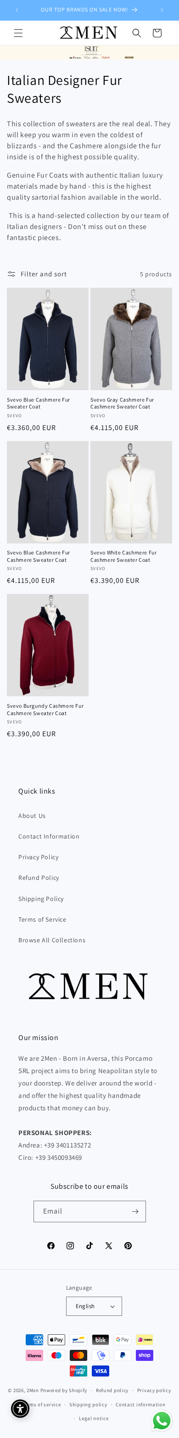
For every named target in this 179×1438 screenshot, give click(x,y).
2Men (33, 1390)
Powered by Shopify (64, 1390)
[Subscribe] (135, 1211)
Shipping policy (88, 1404)
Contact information (140, 1404)
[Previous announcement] (17, 10)
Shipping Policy (41, 899)
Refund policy (112, 1390)
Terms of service (41, 1404)
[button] (18, 33)
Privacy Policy (38, 857)
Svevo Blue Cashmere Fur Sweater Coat (38, 403)
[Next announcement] (162, 10)
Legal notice (93, 1418)
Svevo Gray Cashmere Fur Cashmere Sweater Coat (122, 403)
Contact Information (48, 836)
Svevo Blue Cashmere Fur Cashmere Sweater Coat (38, 556)
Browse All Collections (51, 940)
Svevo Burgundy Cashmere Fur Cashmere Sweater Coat (45, 709)
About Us (32, 815)
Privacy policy (154, 1390)
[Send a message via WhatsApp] (161, 1420)
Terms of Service (42, 919)
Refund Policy (38, 877)
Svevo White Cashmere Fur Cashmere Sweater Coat (123, 556)
